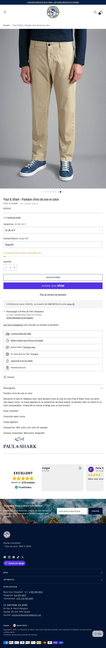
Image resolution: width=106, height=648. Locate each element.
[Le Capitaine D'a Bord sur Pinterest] (14, 557)
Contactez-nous (29, 347)
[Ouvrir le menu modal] (5, 12)
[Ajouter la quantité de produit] (14, 267)
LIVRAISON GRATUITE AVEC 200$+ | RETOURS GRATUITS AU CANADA (53, 2)
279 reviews (28, 482)
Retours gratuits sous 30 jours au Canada (27, 340)
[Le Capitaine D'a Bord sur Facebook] (5, 557)
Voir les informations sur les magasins (19, 317)
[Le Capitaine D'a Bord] (53, 12)
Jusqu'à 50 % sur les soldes (22, 360)
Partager (10, 377)
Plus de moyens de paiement (53, 294)
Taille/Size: (14, 224)
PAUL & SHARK (10, 203)
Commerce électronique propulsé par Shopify (20, 634)
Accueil (6, 25)
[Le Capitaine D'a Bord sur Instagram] (9, 557)
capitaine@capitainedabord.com (26, 615)
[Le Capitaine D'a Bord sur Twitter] (22, 557)
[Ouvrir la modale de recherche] (95, 12)
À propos (34, 354)
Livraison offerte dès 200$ (21, 333)
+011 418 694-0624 (24, 598)
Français (6, 625)
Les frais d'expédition (13, 324)
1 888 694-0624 (36, 591)
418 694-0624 (20, 595)
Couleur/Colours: (15, 238)
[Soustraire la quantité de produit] (6, 267)
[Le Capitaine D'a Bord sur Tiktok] (18, 557)
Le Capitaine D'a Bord (26, 629)
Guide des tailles (14, 217)
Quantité (7, 261)
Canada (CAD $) (21, 625)
